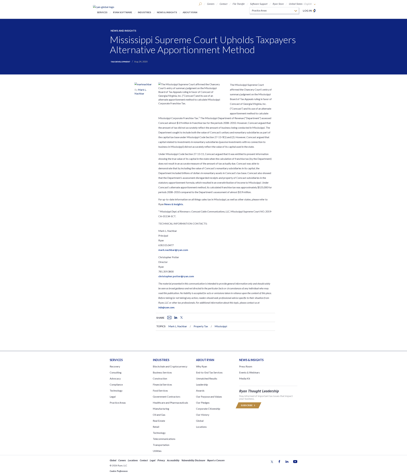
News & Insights (167, 12)
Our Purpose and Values (209, 396)
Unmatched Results (206, 378)
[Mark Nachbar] (143, 84)
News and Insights (123, 30)
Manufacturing (161, 408)
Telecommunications (164, 438)
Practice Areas (118, 402)
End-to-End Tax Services (209, 372)
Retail (156, 426)
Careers (210, 3)
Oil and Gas (159, 414)
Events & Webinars (249, 372)
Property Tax (201, 326)
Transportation (161, 444)
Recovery (115, 366)
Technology (116, 390)
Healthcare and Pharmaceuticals (170, 402)
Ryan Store (278, 3)
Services (102, 12)
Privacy (161, 460)
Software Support (258, 3)
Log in (307, 10)
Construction (160, 378)
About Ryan (190, 12)
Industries (144, 12)
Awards (200, 390)
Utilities (157, 450)
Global (200, 420)
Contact (223, 3)
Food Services (160, 390)
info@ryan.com (166, 307)
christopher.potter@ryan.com (176, 276)
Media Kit (244, 378)
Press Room (245, 366)
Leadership (202, 384)
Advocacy (115, 378)
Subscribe (247, 405)
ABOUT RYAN (205, 360)
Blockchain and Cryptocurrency (170, 366)
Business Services (162, 372)
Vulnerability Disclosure (193, 460)
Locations (201, 426)
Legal (113, 396)
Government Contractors (166, 396)
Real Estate (159, 420)
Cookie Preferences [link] (119, 471)
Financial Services (162, 384)
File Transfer (239, 3)
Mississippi (221, 326)
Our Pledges (203, 402)
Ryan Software (122, 12)
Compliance (116, 384)
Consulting (115, 372)
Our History (202, 414)
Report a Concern (215, 460)
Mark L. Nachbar (177, 326)
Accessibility (173, 460)
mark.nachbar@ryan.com (173, 249)
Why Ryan (201, 366)
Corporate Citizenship (208, 408)
